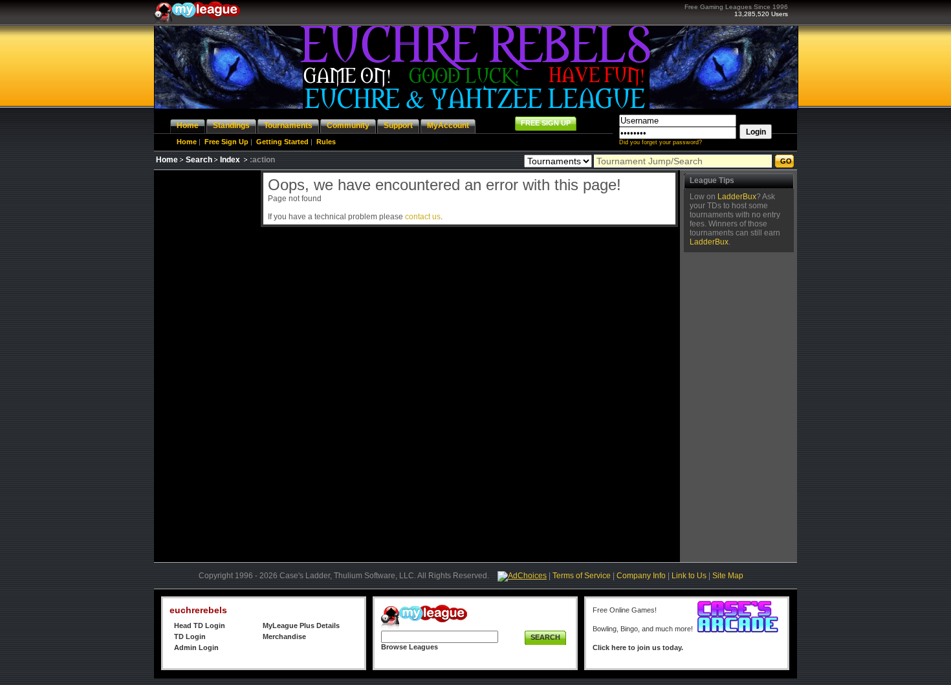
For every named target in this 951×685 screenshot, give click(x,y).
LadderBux (736, 196)
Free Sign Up (226, 142)
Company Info (641, 575)
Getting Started (282, 142)
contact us (423, 216)
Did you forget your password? (660, 142)
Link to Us (689, 575)
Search (199, 159)
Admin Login (196, 647)
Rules (326, 142)
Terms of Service (581, 575)
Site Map (727, 575)
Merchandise (284, 636)
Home (187, 142)
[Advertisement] (205, 364)
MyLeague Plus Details (301, 625)
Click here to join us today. (638, 647)
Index (230, 159)
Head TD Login (199, 625)
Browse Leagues (409, 647)
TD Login (190, 636)
